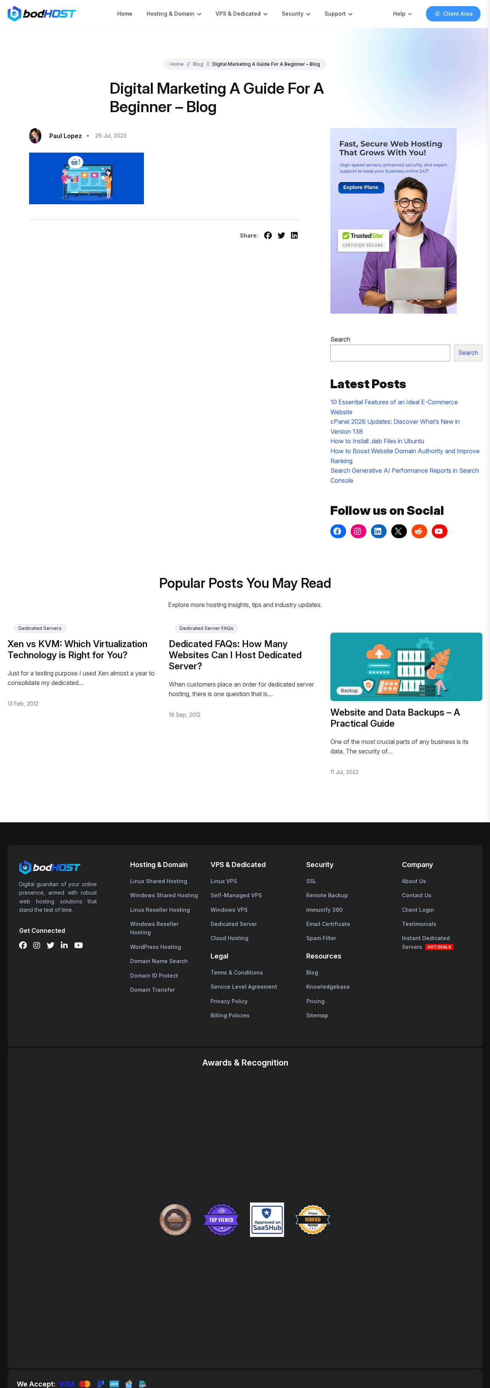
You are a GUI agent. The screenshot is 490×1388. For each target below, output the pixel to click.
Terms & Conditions (237, 972)
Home (124, 13)
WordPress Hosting (155, 947)
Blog (198, 64)
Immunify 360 (324, 909)
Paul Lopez (65, 136)
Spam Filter (321, 938)
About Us (414, 881)
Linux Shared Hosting (158, 881)
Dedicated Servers (40, 628)
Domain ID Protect (154, 975)
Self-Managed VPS (236, 895)
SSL (311, 881)
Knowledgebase (328, 986)
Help (399, 13)
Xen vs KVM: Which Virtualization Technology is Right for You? (77, 649)
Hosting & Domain (170, 13)
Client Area (458, 13)
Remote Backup (327, 895)
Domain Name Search (159, 961)
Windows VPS (229, 909)
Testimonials (419, 924)
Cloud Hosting (229, 938)
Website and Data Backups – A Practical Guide (395, 718)
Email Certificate (328, 924)
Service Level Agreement (244, 986)
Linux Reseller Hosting (160, 909)
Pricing (315, 1001)
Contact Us (416, 895)
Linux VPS (224, 881)
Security (293, 13)
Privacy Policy (229, 1001)
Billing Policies (230, 1015)
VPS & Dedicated (238, 13)
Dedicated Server (234, 924)
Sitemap (317, 1015)
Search (340, 339)
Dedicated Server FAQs (207, 628)
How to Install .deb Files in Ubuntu (377, 441)
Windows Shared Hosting (164, 895)
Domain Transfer (152, 989)
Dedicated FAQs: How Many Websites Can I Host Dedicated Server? (235, 655)
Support (335, 13)
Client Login (418, 909)
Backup (349, 690)
